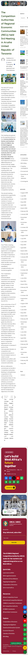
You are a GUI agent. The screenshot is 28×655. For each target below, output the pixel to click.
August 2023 (24, 303)
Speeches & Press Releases (10, 579)
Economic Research (8, 631)
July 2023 (23, 306)
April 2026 (23, 205)
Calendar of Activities (9, 633)
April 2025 (23, 248)
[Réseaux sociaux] (25, 648)
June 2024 (24, 278)
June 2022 (23, 332)
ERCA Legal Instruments (9, 576)
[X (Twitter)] (14, 478)
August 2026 (24, 193)
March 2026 (24, 208)
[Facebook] (6, 478)
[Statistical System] (10, 482)
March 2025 (24, 251)
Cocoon (4, 648)
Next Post (11, 417)
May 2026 (23, 202)
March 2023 (24, 316)
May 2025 (23, 244)
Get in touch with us (8, 588)
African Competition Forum (10, 597)
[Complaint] (21, 478)
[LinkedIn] (10, 478)
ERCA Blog (9, 66)
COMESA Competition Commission (12, 603)
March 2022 (24, 341)
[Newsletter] (14, 482)
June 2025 (24, 241)
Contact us (10, 487)
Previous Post (6, 418)
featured (23, 375)
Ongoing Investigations (9, 582)
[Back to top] (25, 652)
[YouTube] (17, 478)
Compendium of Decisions (10, 585)
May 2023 (23, 313)
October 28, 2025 (11, 60)
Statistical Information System (11, 628)
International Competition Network (12, 600)
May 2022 (23, 335)
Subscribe (14, 542)
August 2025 (24, 235)
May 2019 (23, 363)
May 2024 (23, 281)
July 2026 (23, 196)
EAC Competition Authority (10, 606)
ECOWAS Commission (9, 609)
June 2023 (24, 309)
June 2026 (24, 199)
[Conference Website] (17, 482)
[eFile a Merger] (6, 482)
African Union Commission (10, 612)
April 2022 (23, 338)
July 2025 (23, 238)
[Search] (18, 3)
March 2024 (24, 284)
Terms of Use (6, 651)
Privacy (14, 651)
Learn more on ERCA (8, 573)
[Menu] (22, 3)
